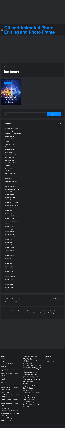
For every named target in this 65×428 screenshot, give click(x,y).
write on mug (8, 263)
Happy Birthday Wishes (29, 381)
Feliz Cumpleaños (27, 401)
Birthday (7, 298)
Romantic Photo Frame (11, 181)
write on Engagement (11, 229)
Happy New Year (9, 157)
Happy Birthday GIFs (10, 155)
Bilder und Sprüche (28, 388)
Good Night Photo (10, 152)
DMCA (4, 366)
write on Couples (9, 223)
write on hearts (9, 242)
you (26, 301)
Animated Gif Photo (7, 363)
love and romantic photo (11, 162)
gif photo (25, 383)
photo (6, 301)
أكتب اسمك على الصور (28, 403)
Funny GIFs (8, 147)
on (59, 298)
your (30, 301)
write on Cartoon (9, 215)
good (26, 298)
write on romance (9, 279)
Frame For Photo (9, 144)
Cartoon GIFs (8, 141)
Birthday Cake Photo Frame (12, 139)
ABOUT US (5, 361)
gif (21, 298)
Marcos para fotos (28, 390)
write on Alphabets (10, 192)
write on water (9, 284)
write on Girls (8, 239)
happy (30, 298)
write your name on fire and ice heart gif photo (10, 98)
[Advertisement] (32, 12)
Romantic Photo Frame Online (10, 410)
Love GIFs (7, 165)
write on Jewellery (10, 253)
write (21, 301)
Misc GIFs (7, 170)
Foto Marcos (26, 361)
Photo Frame (5, 392)
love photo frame (9, 168)
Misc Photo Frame (10, 173)
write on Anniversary (10, 197)
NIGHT (54, 298)
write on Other (9, 266)
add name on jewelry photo (12, 131)
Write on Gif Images (7, 418)
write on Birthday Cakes (11, 200)
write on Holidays (9, 245)
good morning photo (10, 149)
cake (12, 298)
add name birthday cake (11, 128)
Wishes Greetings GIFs (11, 186)
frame (17, 298)
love (38, 298)
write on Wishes (9, 290)
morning (43, 298)
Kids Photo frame (9, 160)
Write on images (9, 250)
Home (6, 66)
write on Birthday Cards (11, 205)
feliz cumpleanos (27, 395)
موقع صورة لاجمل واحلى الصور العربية (32, 360)
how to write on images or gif (10, 385)
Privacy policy (6, 408)
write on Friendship (10, 237)
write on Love (8, 258)
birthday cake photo (10, 136)
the (17, 301)
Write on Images (6, 420)
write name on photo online (12, 189)
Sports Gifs (8, 184)
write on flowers (9, 231)
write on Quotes (9, 271)
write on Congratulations (11, 221)
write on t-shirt (9, 282)
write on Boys (8, 210)
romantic (12, 301)
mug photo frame (9, 176)
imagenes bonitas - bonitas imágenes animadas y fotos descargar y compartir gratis (30, 374)
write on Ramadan (10, 276)
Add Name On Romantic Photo (13, 133)
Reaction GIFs (9, 178)
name (49, 298)
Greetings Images (27, 363)
